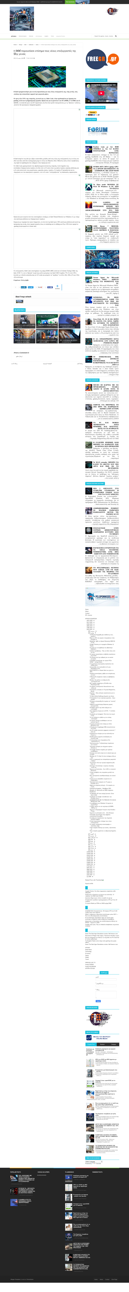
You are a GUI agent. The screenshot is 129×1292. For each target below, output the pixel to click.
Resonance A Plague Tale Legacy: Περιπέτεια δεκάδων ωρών (102, 935)
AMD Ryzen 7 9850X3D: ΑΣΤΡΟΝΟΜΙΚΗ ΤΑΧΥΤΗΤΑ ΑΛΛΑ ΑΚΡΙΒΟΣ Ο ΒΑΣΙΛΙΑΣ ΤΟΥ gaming (106, 229)
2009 (90, 871)
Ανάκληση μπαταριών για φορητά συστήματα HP (80, 1176)
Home (86, 609)
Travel (87, 959)
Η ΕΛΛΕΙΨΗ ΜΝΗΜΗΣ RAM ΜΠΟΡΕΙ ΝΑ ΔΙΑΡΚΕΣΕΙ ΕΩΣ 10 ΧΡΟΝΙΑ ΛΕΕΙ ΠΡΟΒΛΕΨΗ (106, 444)
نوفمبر (92, 633)
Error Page (114, 1279)
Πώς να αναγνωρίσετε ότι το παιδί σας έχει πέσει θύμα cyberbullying (81, 1226)
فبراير (92, 848)
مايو (91, 843)
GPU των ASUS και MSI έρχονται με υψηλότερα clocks (80, 1186)
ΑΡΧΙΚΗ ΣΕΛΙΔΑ (90, 968)
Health (87, 957)
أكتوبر (92, 834)
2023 (90, 626)
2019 (91, 853)
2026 (90, 620)
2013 (91, 864)
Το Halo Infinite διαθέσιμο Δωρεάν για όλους (102, 696)
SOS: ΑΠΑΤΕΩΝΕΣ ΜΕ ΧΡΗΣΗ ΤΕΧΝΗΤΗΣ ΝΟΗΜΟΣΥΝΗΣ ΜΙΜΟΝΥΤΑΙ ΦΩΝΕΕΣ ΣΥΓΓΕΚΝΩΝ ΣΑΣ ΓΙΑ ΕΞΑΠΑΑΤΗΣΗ (27, 1178)
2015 (91, 860)
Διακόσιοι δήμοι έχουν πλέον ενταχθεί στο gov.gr (98, 898)
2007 (90, 874)
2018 (91, 855)
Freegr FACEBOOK (90, 966)
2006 (89, 876)
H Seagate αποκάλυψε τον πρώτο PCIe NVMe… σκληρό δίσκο (101, 661)
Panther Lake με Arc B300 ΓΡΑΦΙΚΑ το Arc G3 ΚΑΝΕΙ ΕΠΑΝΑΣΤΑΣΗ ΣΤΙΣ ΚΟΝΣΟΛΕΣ (106, 150)
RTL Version (88, 615)
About (86, 611)
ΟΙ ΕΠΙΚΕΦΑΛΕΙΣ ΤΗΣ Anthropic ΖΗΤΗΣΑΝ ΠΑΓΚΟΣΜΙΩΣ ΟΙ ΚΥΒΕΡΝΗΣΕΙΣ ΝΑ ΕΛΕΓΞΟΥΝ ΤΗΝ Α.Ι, (106, 361)
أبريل (91, 844)
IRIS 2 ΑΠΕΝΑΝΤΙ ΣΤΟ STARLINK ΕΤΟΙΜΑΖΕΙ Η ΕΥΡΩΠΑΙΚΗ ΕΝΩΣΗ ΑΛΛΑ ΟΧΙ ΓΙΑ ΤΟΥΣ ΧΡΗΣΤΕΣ (106, 491)
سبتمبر (92, 836)
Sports (87, 955)
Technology (88, 951)
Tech (52, 36)
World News (88, 949)
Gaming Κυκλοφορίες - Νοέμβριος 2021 (100, 788)
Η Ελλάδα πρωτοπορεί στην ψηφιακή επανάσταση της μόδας (100, 815)
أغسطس (92, 837)
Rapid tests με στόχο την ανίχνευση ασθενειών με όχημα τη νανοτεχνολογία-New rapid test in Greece (81, 1215)
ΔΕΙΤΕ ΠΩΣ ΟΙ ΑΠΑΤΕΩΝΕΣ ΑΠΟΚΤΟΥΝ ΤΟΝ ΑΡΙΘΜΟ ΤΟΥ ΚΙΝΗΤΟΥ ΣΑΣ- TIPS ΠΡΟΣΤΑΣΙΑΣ (81, 1246)
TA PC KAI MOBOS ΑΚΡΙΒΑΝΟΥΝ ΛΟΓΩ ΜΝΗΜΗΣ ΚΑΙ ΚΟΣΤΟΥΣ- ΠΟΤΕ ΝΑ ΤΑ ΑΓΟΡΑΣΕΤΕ (106, 425)
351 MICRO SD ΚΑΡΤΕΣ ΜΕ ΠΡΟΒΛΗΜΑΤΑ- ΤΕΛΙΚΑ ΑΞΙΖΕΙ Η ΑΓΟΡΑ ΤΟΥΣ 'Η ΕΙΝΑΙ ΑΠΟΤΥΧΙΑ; (106, 388)
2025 (90, 622)
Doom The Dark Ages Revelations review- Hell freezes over (101, 933)
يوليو (91, 839)
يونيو (91, 841)
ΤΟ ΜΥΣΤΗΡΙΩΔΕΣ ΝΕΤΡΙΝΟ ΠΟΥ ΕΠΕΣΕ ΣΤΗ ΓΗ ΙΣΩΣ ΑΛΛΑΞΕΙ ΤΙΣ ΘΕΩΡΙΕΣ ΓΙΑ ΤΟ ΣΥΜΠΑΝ (106, 571)
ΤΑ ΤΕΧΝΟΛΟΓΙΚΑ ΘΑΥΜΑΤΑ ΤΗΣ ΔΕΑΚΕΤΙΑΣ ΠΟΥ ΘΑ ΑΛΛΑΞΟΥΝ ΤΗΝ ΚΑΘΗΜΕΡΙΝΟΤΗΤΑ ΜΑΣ (81, 1267)
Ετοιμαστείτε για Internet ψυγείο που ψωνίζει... (80, 1195)
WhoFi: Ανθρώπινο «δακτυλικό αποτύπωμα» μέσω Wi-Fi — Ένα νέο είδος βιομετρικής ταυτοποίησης (101, 915)
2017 (91, 857)
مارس (92, 846)
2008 (90, 873)
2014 (91, 862)
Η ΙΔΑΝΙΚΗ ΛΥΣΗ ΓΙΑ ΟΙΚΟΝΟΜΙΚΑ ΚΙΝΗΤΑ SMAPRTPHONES (33, 2)
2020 (91, 851)
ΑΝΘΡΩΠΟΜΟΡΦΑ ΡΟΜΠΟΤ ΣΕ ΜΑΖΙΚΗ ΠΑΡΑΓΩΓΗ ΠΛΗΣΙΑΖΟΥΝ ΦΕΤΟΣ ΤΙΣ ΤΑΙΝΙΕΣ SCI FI (106, 511)
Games (46, 36)
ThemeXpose (30, 1279)
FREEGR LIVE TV (90, 962)
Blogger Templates (15, 1279)
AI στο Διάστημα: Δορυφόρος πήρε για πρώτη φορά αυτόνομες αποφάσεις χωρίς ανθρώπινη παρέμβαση (99, 918)
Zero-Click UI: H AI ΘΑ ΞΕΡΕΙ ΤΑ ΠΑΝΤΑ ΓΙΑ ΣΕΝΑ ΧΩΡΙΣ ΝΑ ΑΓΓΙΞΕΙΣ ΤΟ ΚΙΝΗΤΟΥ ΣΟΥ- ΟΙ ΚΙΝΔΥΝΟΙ (106, 322)
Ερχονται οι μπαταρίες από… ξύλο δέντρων (102, 813)
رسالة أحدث (14, 363)
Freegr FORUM (89, 964)
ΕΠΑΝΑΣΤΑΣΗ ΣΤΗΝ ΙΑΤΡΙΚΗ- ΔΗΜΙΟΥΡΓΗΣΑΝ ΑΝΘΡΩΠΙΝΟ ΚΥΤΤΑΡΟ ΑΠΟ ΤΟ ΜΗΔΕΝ (106, 531)
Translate (98, 1163)
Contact (87, 613)
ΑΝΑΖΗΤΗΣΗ (60, 36)
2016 (91, 859)
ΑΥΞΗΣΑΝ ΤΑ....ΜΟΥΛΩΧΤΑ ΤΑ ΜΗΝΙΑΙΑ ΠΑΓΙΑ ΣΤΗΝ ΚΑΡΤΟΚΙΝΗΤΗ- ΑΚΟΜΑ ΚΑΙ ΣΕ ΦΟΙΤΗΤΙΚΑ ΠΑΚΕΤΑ (27, 1190)
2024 (90, 624)
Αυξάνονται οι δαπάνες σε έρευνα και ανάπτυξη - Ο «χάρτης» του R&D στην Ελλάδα (99, 895)
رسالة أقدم (80, 363)
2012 (90, 866)
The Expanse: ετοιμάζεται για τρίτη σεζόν (80, 1234)
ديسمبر (92, 631)
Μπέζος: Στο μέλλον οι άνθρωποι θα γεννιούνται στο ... (100, 680)
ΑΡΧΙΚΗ (13, 36)
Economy (87, 953)
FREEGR (31, 36)
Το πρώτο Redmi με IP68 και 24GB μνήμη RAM (98, 903)
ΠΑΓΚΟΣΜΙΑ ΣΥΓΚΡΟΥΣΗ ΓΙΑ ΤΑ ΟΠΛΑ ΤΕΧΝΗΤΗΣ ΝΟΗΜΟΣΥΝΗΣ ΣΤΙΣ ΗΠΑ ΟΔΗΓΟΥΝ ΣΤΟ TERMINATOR (106, 551)
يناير (91, 850)
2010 (90, 869)
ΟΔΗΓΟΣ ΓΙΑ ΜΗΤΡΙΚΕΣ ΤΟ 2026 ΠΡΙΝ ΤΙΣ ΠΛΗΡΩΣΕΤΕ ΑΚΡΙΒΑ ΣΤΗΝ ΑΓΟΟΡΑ (106, 407)
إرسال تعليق (19, 356)
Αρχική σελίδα (89, 883)
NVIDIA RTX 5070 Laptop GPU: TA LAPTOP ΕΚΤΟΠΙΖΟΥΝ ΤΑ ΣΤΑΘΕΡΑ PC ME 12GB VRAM (106, 169)
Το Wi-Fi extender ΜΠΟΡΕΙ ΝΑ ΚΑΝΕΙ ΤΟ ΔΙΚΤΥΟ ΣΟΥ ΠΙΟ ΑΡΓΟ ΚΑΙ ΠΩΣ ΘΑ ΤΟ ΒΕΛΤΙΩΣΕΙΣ (106, 465)
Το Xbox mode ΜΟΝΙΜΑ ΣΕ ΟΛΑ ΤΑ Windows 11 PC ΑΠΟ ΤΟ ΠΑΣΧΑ (106, 186)
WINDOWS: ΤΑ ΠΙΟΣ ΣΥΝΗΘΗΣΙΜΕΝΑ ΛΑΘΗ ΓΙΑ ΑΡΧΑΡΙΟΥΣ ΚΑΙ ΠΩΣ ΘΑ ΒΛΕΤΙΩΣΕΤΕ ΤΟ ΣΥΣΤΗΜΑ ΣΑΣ (106, 301)
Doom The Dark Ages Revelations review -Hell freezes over (101, 944)
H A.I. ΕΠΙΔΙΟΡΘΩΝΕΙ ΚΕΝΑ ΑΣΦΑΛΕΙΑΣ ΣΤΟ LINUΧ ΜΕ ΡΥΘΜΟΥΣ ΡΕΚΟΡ (106, 341)
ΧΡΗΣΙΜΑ (39, 36)
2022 (90, 627)
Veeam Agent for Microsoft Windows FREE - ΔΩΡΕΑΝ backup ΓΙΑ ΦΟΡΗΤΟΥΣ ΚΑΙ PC (106, 280)
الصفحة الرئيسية (47, 363)
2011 (90, 867)
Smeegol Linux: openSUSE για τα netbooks (81, 1204)
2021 (90, 629)
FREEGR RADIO (22, 36)
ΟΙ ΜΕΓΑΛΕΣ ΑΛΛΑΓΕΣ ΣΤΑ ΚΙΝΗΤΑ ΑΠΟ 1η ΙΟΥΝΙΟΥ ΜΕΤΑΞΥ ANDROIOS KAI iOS (81, 1256)
